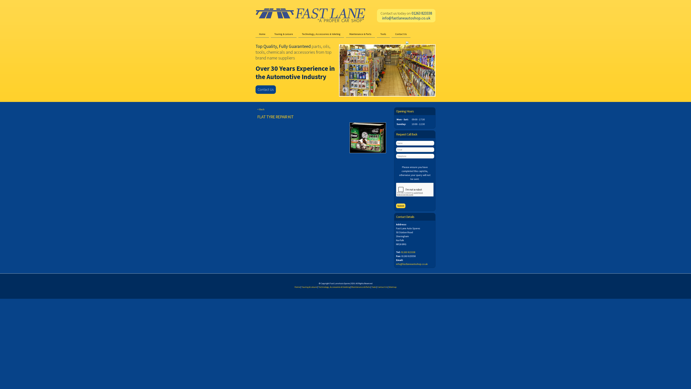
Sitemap (392, 287)
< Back (261, 109)
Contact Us (401, 34)
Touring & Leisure (283, 34)
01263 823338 (408, 252)
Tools (383, 34)
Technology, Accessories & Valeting (321, 34)
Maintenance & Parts (360, 34)
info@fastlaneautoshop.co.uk (406, 18)
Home (262, 34)
